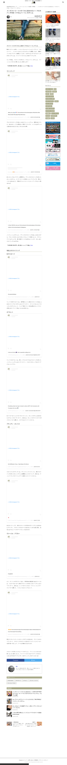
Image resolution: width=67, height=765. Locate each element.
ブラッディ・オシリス (34, 680)
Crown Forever (11, 229)
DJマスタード (18, 680)
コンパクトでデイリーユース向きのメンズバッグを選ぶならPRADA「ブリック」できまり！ (52, 25)
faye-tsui (47, 115)
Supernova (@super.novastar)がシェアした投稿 (19, 172)
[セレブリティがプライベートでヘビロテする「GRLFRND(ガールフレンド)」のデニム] (9, 703)
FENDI (52, 93)
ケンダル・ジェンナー (50, 108)
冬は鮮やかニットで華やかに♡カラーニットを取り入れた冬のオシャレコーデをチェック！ (52, 68)
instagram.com (12, 41)
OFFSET (10, 354)
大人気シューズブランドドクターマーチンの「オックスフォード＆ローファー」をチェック (52, 39)
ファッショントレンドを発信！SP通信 (34, 17)
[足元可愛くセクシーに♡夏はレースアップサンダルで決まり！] (52, 79)
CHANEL (54, 91)
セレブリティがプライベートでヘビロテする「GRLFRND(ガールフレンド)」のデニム (27, 700)
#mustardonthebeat (12, 294)
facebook (16, 660)
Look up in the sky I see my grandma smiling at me (19, 352)
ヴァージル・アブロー (12, 683)
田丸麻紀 (47, 118)
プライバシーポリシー (43, 760)
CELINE (52, 118)
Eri (11, 16)
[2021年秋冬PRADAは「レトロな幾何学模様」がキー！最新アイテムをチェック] (52, 50)
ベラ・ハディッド (55, 113)
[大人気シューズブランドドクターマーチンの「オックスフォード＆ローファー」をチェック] (52, 36)
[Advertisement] (33, 745)
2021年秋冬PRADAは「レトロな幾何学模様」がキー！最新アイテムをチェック (52, 54)
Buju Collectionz (11, 117)
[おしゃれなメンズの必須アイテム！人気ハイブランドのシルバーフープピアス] (9, 709)
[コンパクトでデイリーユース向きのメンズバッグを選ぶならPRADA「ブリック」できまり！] (52, 22)
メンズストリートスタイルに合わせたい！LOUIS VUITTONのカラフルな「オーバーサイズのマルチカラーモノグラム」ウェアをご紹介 (27, 693)
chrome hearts (10, 680)
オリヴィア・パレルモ (50, 110)
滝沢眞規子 (48, 113)
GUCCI (47, 93)
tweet (33, 660)
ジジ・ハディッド (49, 103)
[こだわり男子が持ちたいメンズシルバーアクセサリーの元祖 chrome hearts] (9, 716)
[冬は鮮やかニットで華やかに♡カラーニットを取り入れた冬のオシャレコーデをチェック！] (52, 65)
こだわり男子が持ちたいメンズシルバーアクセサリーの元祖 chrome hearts (27, 713)
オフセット (25, 680)
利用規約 (36, 760)
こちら (31, 65)
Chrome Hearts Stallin (12, 296)
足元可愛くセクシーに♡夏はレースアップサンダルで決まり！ (52, 81)
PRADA (56, 101)
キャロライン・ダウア (50, 98)
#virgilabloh (10, 573)
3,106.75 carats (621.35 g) (13, 466)
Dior (55, 89)
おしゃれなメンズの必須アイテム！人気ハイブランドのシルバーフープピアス (27, 706)
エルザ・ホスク (49, 106)
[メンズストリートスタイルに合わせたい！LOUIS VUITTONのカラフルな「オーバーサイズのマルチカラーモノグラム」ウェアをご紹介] (9, 695)
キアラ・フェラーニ (49, 101)
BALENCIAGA (54, 115)
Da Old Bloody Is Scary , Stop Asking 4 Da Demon (18, 464)
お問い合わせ (30, 760)
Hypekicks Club (11, 634)
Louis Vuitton (48, 91)
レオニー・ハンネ (49, 89)
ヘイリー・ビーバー (49, 96)
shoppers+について (23, 760)
